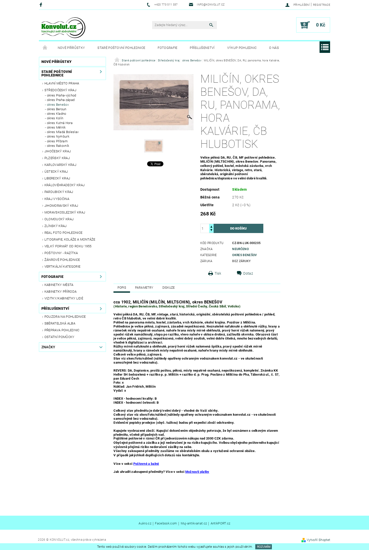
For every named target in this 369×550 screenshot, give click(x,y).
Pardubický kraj (58, 192)
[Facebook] (41, 5)
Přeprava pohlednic (62, 330)
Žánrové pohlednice (62, 260)
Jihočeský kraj (57, 151)
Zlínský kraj (55, 226)
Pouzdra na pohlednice (65, 316)
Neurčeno (240, 249)
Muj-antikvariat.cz (194, 523)
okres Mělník (56, 127)
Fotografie (167, 48)
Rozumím (263, 546)
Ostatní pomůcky (59, 337)
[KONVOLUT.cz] (63, 27)
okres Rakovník (58, 146)
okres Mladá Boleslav (63, 132)
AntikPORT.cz (220, 523)
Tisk (218, 273)
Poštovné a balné (146, 464)
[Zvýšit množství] (211, 226)
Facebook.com (166, 523)
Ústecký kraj (56, 171)
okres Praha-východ (61, 95)
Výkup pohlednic (242, 48)
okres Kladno (56, 114)
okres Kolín (55, 118)
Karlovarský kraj (60, 165)
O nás (274, 48)
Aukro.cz (145, 523)
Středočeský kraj (60, 90)
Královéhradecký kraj (64, 185)
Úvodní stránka (45, 47)
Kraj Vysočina (56, 199)
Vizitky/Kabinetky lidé (63, 298)
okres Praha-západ (61, 100)
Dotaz (248, 273)
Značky (48, 347)
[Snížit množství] (211, 230)
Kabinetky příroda (60, 291)
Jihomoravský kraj (61, 205)
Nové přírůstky (71, 48)
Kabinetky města (59, 285)
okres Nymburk (58, 136)
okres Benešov (58, 104)
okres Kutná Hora (60, 123)
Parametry (144, 287)
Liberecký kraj (57, 178)
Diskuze (168, 287)
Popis (121, 287)
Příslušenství (202, 48)
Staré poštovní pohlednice (121, 48)
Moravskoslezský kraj (64, 212)
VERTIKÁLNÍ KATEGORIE (62, 266)
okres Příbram (57, 141)
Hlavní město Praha (61, 83)
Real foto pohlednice (63, 233)
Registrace (321, 5)
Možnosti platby (197, 472)
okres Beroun (57, 109)
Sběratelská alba (59, 323)
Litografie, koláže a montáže (69, 239)
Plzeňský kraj (57, 158)
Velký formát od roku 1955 (68, 246)
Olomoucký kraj (59, 219)
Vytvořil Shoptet (318, 540)
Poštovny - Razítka (61, 253)
